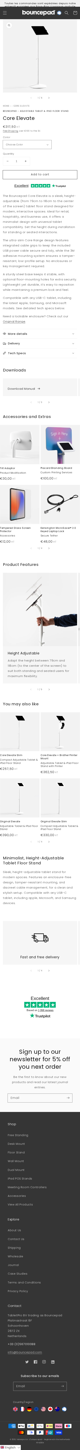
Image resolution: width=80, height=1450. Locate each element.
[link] (40, 387)
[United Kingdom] (15, 1410)
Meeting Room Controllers (27, 1187)
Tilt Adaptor (7, 468)
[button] (5, 13)
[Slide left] (31, 98)
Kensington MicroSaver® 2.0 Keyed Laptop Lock (58, 529)
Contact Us (16, 1239)
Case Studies (17, 1274)
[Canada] (50, 1410)
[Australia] (57, 1410)
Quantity (8, 154)
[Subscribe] (68, 1098)
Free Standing (18, 1135)
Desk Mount (16, 1144)
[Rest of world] (64, 1410)
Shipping (14, 1248)
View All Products (20, 1204)
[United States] (43, 1410)
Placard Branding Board (56, 468)
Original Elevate (10, 821)
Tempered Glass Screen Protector (15, 529)
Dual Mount (16, 1170)
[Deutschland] (29, 1410)
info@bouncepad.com (25, 1352)
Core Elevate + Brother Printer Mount (59, 757)
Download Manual (21, 389)
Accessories (17, 1196)
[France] (22, 1410)
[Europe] (36, 1410)
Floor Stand (16, 1152)
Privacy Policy (18, 1291)
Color (6, 137)
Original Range (14, 321)
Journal (13, 1265)
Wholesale (15, 1256)
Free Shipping (10, 130)
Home (6, 105)
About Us (14, 1230)
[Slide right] (48, 98)
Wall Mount (16, 1161)
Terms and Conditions (24, 1282)
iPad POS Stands (20, 1179)
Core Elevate (22, 105)
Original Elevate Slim (54, 821)
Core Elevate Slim (11, 755)
